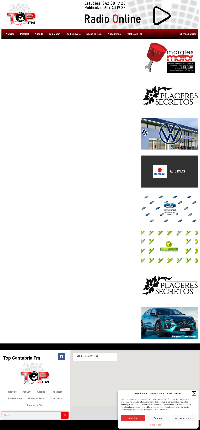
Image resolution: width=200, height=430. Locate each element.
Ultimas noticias (188, 34)
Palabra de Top (134, 34)
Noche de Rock (94, 34)
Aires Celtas (114, 34)
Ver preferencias (184, 418)
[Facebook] (61, 356)
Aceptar (132, 418)
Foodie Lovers (73, 34)
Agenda (39, 34)
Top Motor (54, 34)
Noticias (10, 34)
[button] (194, 393)
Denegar (158, 418)
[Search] (65, 415)
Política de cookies (156, 425)
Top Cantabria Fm (21, 358)
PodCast (24, 34)
